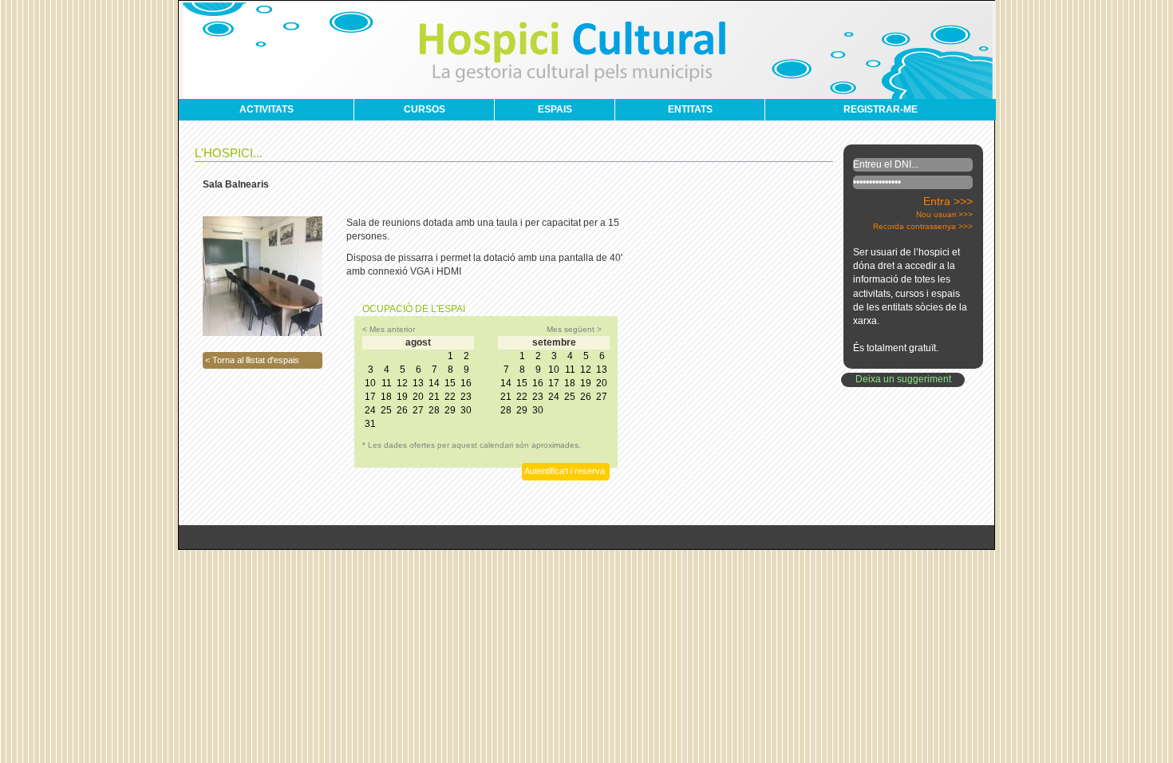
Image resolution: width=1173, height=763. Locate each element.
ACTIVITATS (266, 109)
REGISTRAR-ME (880, 109)
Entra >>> (948, 201)
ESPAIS (555, 109)
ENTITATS (690, 109)
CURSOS (424, 109)
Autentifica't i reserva (564, 471)
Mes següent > (574, 329)
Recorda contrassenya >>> (923, 226)
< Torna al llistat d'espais (252, 360)
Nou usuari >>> (944, 214)
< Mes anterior (388, 329)
